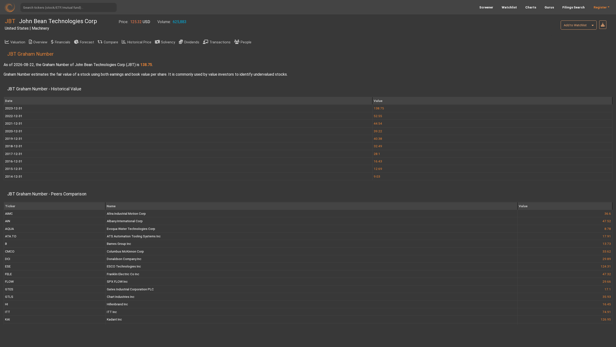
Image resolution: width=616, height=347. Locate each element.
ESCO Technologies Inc (124, 266)
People (246, 42)
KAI (7, 319)
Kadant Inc (114, 319)
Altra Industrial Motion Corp (126, 213)
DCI (7, 259)
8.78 (607, 229)
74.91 (607, 312)
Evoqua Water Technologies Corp (131, 229)
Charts (530, 7)
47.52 (607, 221)
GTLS (9, 297)
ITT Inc (112, 312)
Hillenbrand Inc (117, 304)
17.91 (607, 236)
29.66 (607, 281)
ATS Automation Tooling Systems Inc (134, 236)
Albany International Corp (125, 221)
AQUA (9, 229)
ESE (8, 266)
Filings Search (573, 7)
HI (6, 304)
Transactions (220, 42)
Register (600, 7)
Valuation (17, 42)
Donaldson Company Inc (124, 259)
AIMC (9, 213)
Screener (486, 7)
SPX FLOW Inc (117, 281)
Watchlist (509, 7)
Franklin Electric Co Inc (123, 274)
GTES (9, 289)
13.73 (607, 244)
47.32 (607, 274)
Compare (111, 42)
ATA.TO (10, 236)
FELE (8, 274)
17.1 (607, 289)
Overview (40, 42)
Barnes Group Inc (119, 244)
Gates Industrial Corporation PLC (130, 289)
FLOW (9, 281)
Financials (62, 42)
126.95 (606, 319)
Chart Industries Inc (121, 297)
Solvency (168, 42)
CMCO (9, 251)
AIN (7, 221)
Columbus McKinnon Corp (125, 251)
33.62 (607, 251)
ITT (7, 312)
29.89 (607, 259)
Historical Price (139, 42)
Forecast (87, 42)
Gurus (549, 7)
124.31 (606, 266)
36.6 (607, 213)
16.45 (607, 304)
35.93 (607, 297)
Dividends (191, 42)
